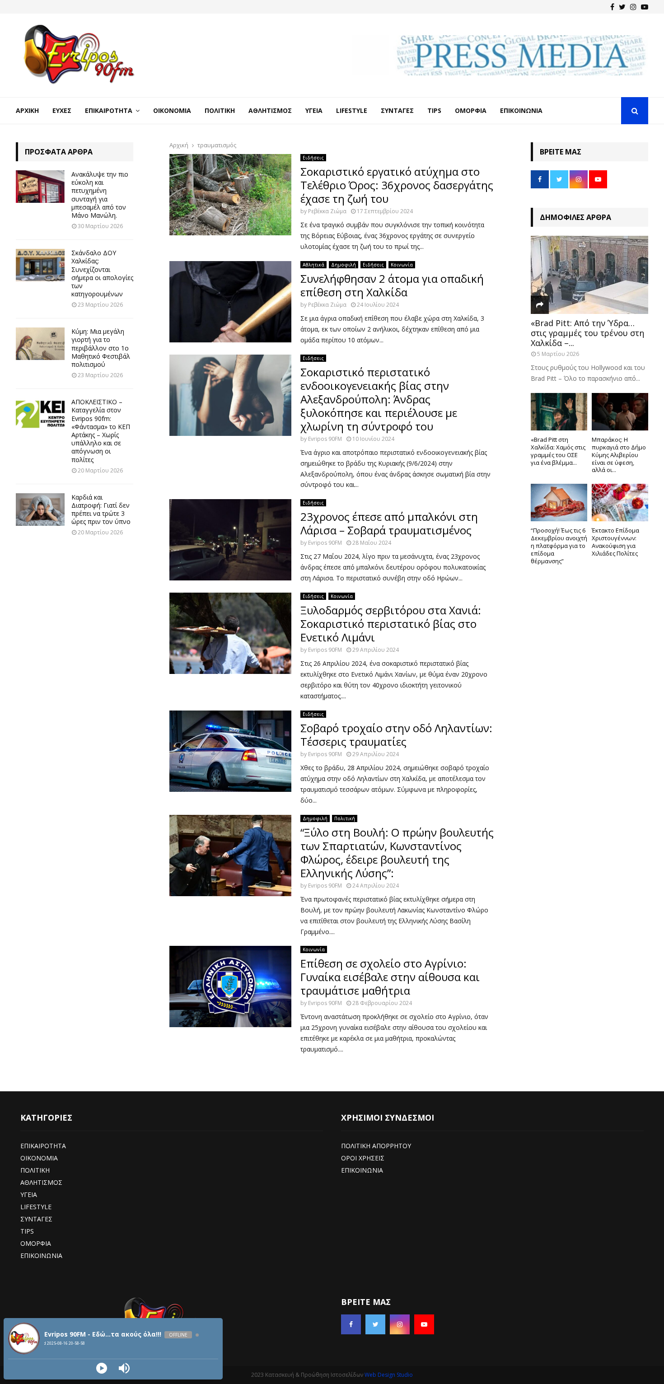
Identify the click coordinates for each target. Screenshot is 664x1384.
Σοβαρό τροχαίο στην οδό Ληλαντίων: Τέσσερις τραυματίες (396, 734)
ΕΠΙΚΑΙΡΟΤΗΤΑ (43, 1145)
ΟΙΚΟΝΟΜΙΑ (39, 1158)
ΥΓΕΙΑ (28, 1194)
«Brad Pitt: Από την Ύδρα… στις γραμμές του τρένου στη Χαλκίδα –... (587, 333)
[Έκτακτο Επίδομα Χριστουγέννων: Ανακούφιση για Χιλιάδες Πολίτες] (620, 502)
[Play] (101, 1368)
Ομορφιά (470, 110)
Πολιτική (220, 110)
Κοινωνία (402, 265)
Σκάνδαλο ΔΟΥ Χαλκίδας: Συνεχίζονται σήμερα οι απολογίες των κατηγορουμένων (102, 273)
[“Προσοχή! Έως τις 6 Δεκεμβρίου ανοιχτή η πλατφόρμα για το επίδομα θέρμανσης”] (559, 502)
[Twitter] (622, 7)
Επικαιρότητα (108, 110)
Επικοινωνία (521, 110)
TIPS (27, 1231)
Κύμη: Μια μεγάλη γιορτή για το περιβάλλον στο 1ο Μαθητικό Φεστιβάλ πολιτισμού (100, 348)
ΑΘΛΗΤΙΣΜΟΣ (41, 1182)
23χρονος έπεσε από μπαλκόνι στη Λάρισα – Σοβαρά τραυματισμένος (389, 523)
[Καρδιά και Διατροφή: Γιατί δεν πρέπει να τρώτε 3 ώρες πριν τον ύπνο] (40, 509)
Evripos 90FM (325, 439)
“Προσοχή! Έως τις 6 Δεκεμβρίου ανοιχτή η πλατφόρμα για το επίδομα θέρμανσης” (559, 545)
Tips (434, 110)
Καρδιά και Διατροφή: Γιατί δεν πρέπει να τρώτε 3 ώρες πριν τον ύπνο (101, 509)
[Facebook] (612, 7)
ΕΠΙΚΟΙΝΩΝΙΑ (41, 1255)
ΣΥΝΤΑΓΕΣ (36, 1219)
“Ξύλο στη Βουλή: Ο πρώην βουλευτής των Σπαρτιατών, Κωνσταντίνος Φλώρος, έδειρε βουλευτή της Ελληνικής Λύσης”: (397, 852)
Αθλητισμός (270, 110)
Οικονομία (172, 110)
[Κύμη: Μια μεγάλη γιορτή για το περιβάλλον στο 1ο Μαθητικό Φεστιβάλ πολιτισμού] (40, 343)
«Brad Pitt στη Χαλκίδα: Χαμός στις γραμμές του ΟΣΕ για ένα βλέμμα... (558, 450)
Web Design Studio (389, 1375)
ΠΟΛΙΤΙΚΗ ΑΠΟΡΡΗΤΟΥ (376, 1145)
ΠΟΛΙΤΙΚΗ (35, 1170)
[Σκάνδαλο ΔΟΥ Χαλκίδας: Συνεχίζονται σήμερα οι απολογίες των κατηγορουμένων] (40, 265)
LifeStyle (351, 110)
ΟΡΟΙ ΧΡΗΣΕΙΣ (362, 1158)
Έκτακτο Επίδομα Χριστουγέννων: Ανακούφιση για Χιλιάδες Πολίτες (615, 541)
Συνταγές (397, 110)
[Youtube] (644, 7)
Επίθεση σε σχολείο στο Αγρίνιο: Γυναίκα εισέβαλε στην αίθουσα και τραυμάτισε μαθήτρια (390, 977)
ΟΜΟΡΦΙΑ (35, 1243)
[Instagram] (633, 7)
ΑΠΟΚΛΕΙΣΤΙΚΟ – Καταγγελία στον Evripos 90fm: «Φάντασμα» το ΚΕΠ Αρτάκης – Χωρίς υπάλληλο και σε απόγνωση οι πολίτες (100, 430)
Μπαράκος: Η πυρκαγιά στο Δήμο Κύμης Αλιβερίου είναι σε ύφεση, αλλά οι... (619, 454)
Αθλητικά (313, 265)
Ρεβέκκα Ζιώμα (327, 211)
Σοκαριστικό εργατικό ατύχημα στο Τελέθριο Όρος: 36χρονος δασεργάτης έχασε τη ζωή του (396, 185)
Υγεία (314, 110)
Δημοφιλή (343, 265)
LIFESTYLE (35, 1206)
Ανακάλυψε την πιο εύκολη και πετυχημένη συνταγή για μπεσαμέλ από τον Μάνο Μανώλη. (99, 195)
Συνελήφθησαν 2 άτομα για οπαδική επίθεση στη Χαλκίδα (392, 285)
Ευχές (61, 110)
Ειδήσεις (313, 157)
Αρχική (27, 110)
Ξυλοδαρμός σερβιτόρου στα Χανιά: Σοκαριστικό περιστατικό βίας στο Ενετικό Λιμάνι (390, 624)
